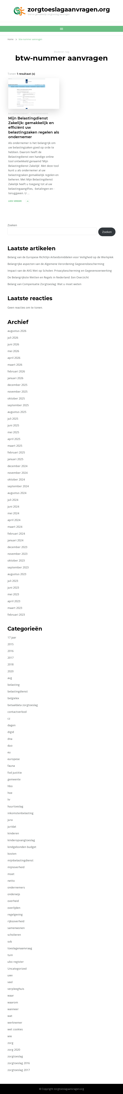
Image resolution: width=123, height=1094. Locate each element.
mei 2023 (13, 594)
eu (9, 752)
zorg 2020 (14, 1049)
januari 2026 (15, 378)
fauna (11, 766)
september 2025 (18, 405)
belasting (14, 684)
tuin (10, 955)
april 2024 (14, 520)
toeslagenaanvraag (20, 948)
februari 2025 (16, 452)
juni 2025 (13, 425)
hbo (10, 786)
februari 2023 (16, 614)
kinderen (13, 833)
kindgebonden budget (22, 847)
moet (11, 874)
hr (9, 799)
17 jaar (12, 637)
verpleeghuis (16, 989)
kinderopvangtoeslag (21, 840)
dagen (11, 725)
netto (11, 880)
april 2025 (14, 439)
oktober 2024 (16, 479)
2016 (11, 651)
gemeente (14, 779)
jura (10, 820)
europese (14, 759)
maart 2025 (15, 445)
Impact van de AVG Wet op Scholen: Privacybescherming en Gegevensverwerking (60, 270)
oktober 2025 (16, 398)
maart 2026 (15, 364)
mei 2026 (13, 351)
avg (10, 678)
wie (10, 1036)
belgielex (13, 698)
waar (11, 995)
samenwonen (16, 928)
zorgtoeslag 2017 (19, 1070)
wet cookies (15, 1029)
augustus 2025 (17, 412)
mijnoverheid (16, 867)
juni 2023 (13, 587)
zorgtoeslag (15, 1056)
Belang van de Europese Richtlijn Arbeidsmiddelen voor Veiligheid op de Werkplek (60, 257)
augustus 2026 (17, 331)
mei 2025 (13, 432)
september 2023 (18, 567)
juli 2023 (13, 581)
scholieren (14, 934)
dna (10, 739)
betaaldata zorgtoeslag (23, 705)
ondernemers (39, 113)
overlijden (14, 908)
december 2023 (17, 547)
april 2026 (14, 358)
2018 (11, 664)
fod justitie (15, 772)
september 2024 (18, 486)
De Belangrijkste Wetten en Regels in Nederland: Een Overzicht (48, 277)
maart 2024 (15, 526)
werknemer (15, 1022)
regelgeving (15, 914)
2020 (11, 671)
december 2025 (17, 385)
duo (10, 745)
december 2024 (17, 466)
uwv (10, 975)
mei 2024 (13, 513)
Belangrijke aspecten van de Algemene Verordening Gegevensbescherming (56, 264)
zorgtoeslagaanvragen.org (69, 9)
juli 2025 (13, 418)
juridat (12, 826)
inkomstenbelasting (20, 813)
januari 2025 (15, 459)
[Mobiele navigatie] (61, 29)
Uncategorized (17, 968)
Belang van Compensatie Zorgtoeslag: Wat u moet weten (44, 284)
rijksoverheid (16, 921)
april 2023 (14, 601)
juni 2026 (13, 344)
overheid (13, 901)
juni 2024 (13, 506)
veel (10, 982)
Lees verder (15, 201)
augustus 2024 (17, 493)
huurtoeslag (15, 806)
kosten (12, 853)
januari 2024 (15, 540)
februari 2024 (16, 533)
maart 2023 (15, 608)
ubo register (16, 961)
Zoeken (12, 225)
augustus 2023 (17, 574)
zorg (10, 1043)
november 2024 (17, 472)
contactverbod (17, 712)
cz (9, 718)
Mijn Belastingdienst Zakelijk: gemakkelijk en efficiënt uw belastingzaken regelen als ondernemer (33, 127)
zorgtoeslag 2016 (19, 1063)
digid (11, 732)
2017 (11, 657)
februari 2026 (16, 371)
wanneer (13, 1009)
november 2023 (17, 554)
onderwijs (14, 894)
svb (10, 941)
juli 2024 (13, 500)
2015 (11, 644)
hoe (10, 793)
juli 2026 (13, 337)
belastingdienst (18, 113)
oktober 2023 (16, 560)
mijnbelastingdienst (20, 860)
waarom (13, 1002)
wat (10, 1016)
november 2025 (17, 391)
